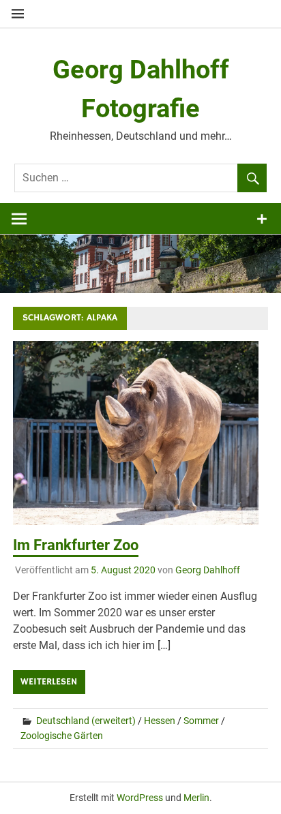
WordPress (140, 797)
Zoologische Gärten (61, 735)
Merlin (196, 797)
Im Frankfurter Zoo (75, 545)
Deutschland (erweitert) (86, 720)
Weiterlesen (48, 682)
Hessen (159, 720)
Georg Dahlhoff (207, 569)
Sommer (201, 720)
